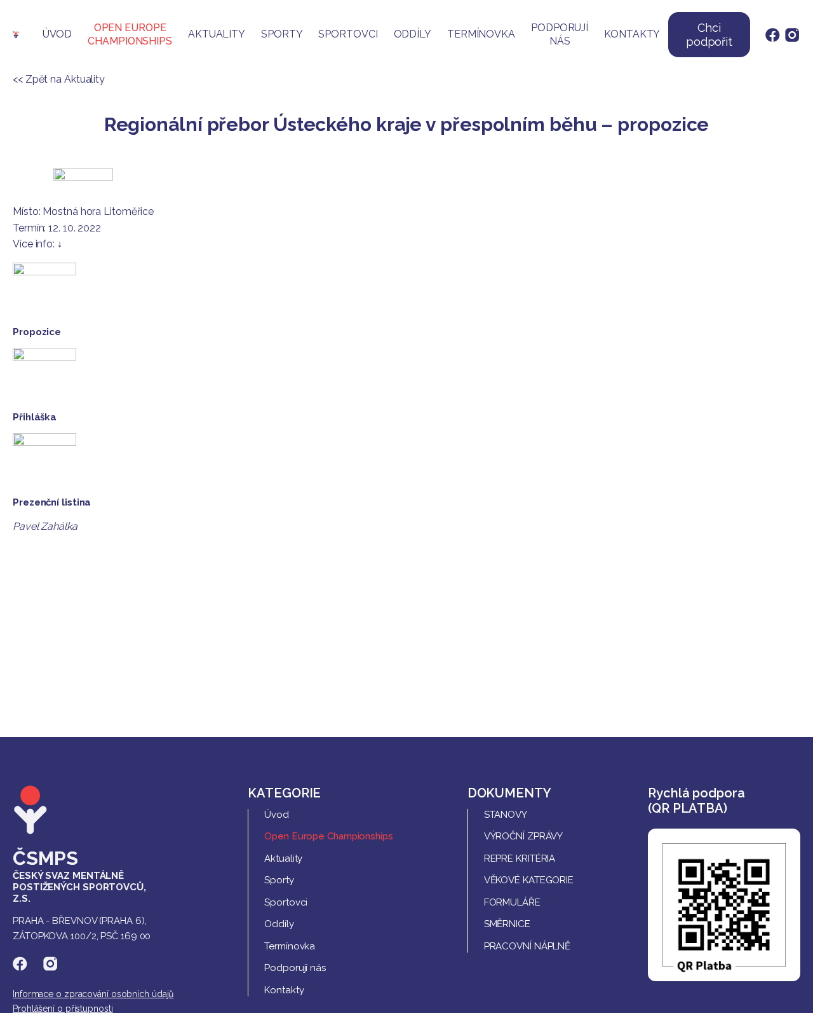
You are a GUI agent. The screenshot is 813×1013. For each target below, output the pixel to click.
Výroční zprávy (523, 836)
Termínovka (481, 34)
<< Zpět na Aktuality (59, 79)
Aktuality (216, 34)
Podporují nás (559, 34)
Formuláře (512, 902)
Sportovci (347, 34)
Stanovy (505, 814)
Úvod (57, 34)
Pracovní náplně (527, 946)
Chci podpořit (709, 34)
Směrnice (507, 924)
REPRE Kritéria (520, 858)
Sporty (281, 34)
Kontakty (632, 34)
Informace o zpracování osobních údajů (93, 994)
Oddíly (412, 34)
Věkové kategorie (529, 880)
